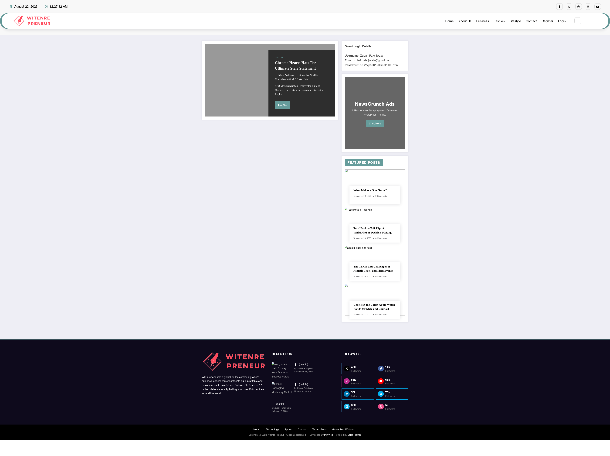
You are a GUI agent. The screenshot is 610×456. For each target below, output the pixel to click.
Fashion (499, 21)
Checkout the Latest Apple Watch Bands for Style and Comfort (374, 306)
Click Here (375, 123)
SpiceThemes (354, 434)
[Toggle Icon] (594, 21)
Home (449, 21)
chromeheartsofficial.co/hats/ (288, 79)
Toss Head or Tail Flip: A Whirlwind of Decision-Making (372, 230)
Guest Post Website (343, 429)
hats (306, 79)
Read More (282, 105)
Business (482, 21)
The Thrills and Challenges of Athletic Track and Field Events (373, 268)
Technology (272, 429)
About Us (464, 21)
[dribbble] (578, 6)
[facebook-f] (559, 6)
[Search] (577, 20)
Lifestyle (515, 21)
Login (562, 21)
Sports (288, 429)
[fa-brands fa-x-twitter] (569, 6)
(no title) (303, 364)
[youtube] (597, 6)
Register (547, 21)
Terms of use (319, 429)
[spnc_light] (587, 21)
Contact (531, 21)
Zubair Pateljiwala (286, 75)
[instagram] (588, 6)
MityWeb (328, 434)
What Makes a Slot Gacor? (370, 190)
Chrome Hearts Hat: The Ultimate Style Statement (295, 65)
